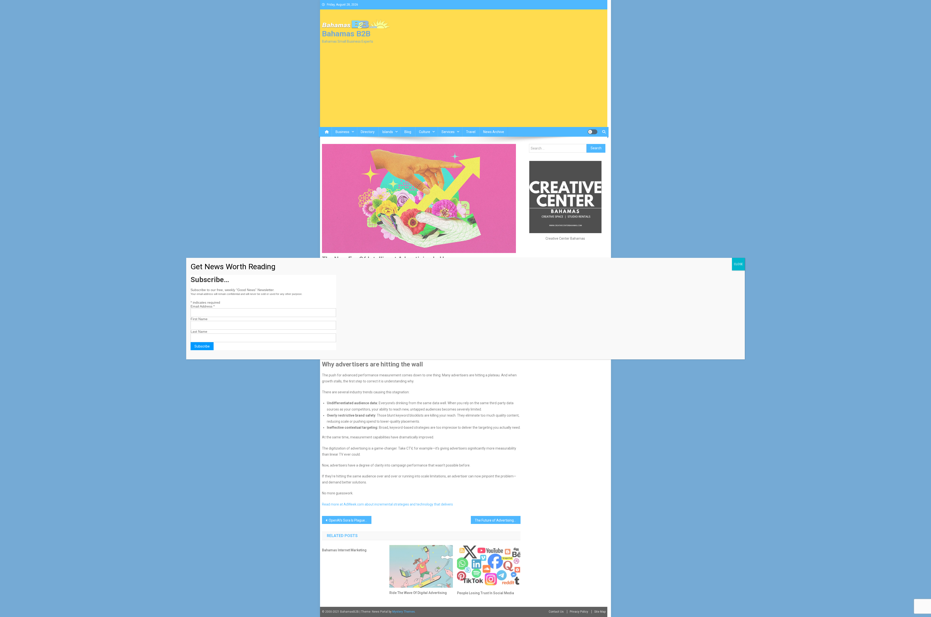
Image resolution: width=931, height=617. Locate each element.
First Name (199, 319)
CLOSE (738, 264)
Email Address (203, 306)
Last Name (199, 331)
